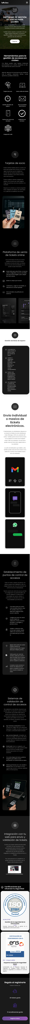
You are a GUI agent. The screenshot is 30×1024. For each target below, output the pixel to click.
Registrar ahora (15, 1018)
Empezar (14, 41)
